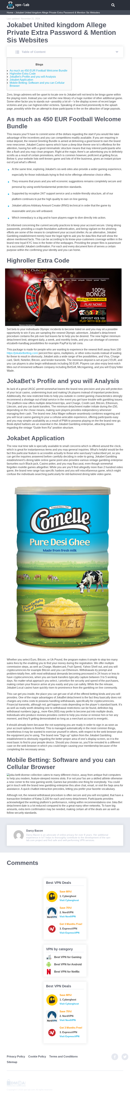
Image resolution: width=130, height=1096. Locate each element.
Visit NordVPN (68, 916)
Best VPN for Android (68, 964)
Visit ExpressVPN (69, 932)
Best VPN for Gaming (67, 957)
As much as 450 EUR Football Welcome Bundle (38, 70)
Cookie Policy (37, 1056)
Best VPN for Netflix (67, 971)
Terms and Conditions (63, 1056)
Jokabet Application (21, 79)
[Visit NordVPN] (52, 913)
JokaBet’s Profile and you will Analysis (33, 76)
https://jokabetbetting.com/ (22, 353)
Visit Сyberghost (69, 900)
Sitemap (12, 1062)
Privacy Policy (16, 1056)
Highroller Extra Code (23, 73)
